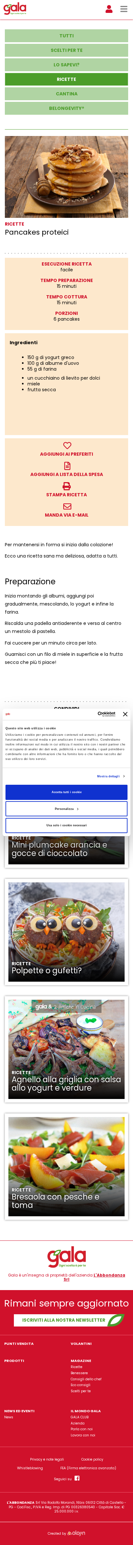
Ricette (76, 1367)
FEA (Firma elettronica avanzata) (88, 1468)
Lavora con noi (83, 1435)
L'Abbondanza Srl (94, 1277)
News (8, 1417)
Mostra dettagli (108, 776)
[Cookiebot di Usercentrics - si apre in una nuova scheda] (88, 714)
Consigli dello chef (86, 1379)
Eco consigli (80, 1385)
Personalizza (64, 809)
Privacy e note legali (47, 1459)
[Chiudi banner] (125, 714)
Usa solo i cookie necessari (66, 825)
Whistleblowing (30, 1468)
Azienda (78, 1423)
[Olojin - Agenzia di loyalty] (76, 1533)
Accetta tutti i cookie (67, 792)
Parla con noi (82, 1429)
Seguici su (64, 1479)
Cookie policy (92, 1459)
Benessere (79, 1373)
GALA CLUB (79, 1417)
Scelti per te (81, 1391)
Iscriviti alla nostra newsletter (63, 1320)
